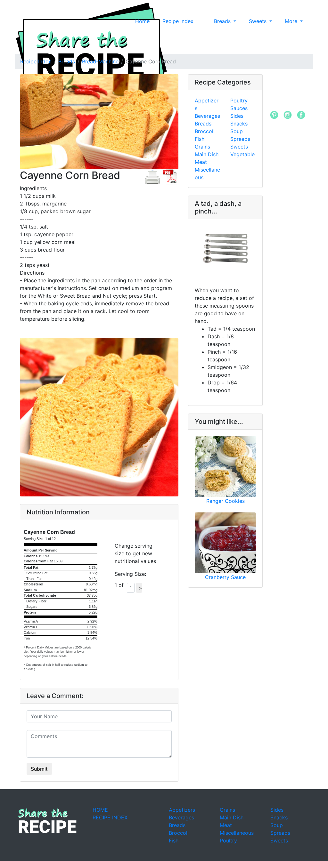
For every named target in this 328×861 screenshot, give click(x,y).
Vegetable (242, 154)
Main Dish (206, 154)
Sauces (239, 108)
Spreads (240, 139)
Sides (236, 116)
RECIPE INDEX (110, 817)
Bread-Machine (100, 61)
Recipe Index (177, 21)
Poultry (239, 100)
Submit (39, 769)
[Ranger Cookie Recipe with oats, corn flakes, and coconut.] (225, 466)
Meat (201, 162)
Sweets (258, 21)
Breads (223, 21)
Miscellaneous (237, 833)
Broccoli (205, 131)
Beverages (207, 116)
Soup (236, 131)
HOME (100, 810)
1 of (121, 585)
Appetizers (182, 810)
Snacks (239, 123)
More (292, 21)
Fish (199, 139)
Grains (202, 146)
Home (142, 21)
